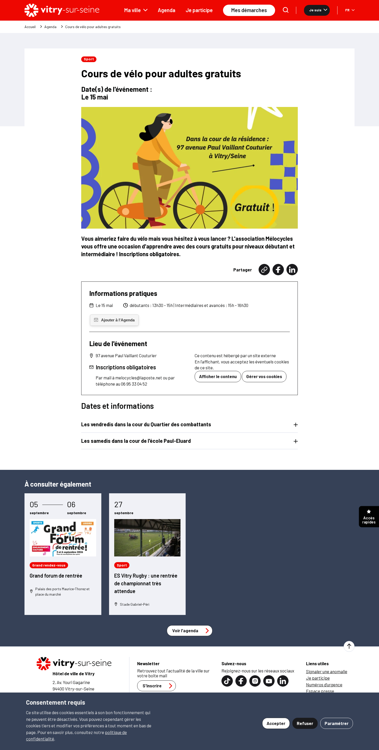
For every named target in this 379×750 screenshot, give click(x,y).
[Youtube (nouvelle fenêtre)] (269, 681)
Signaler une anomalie (326, 671)
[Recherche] (286, 10)
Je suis (315, 10)
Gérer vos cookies (264, 376)
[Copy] (264, 269)
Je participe (199, 10)
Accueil (30, 27)
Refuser (305, 723)
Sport (89, 59)
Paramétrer (337, 723)
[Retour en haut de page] (349, 646)
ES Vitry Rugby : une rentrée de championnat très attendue (145, 583)
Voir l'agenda (185, 630)
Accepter (276, 723)
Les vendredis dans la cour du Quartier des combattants (146, 424)
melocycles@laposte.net (138, 377)
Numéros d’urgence (324, 684)
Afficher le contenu (218, 376)
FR (347, 10)
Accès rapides (369, 519)
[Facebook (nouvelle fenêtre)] (278, 269)
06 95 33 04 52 (134, 383)
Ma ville (132, 10)
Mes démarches (249, 10)
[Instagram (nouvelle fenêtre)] (255, 681)
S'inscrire (152, 685)
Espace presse (320, 691)
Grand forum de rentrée (56, 575)
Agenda (166, 10)
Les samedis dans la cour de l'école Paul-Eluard (136, 441)
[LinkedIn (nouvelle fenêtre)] (292, 269)
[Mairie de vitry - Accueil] (61, 10)
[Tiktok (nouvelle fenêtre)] (227, 681)
